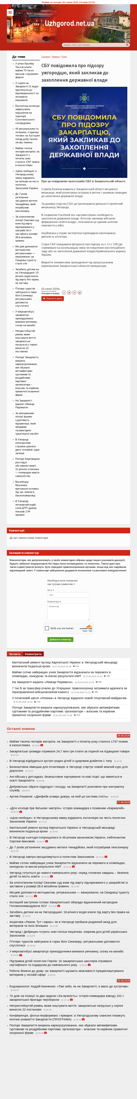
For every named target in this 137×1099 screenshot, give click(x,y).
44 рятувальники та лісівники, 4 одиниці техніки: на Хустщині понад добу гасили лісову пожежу (27, 135)
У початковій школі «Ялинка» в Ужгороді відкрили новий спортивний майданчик (69, 698)
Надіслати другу (52, 298)
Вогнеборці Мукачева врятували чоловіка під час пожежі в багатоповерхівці (27, 489)
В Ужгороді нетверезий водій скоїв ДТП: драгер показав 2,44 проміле (26, 508)
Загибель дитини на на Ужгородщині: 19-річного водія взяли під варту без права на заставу (27, 276)
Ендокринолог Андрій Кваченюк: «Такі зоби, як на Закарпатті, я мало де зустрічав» (69, 986)
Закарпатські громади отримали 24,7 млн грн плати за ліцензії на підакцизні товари (69, 751)
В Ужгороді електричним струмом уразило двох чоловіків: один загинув (27, 446)
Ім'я (50, 590)
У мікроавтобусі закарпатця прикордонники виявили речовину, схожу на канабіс (26, 318)
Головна (45, 56)
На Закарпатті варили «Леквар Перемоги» (24, 404)
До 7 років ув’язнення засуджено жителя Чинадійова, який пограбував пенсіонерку (69, 847)
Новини (55, 56)
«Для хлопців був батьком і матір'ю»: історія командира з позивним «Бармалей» (67, 808)
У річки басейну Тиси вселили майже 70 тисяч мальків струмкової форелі (26, 70)
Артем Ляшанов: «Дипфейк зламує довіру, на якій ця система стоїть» (59, 796)
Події (64, 56)
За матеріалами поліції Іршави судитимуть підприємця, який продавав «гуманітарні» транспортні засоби (26, 423)
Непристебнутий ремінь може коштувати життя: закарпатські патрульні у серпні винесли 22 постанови (26, 341)
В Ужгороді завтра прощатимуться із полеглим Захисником (52, 856)
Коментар (54, 602)
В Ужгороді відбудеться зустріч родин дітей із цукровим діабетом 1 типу (61, 761)
